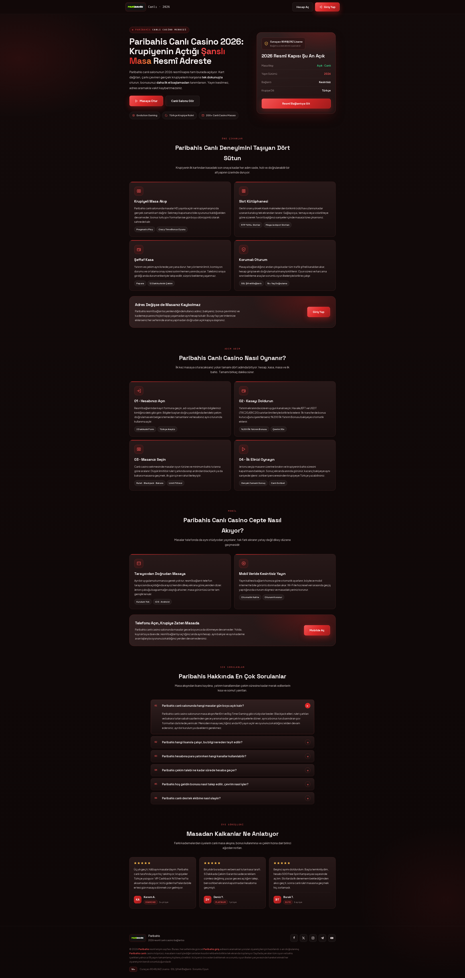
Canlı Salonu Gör (182, 101)
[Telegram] (322, 938)
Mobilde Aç (317, 630)
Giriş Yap (329, 7)
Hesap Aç (302, 7)
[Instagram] (313, 938)
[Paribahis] (135, 6)
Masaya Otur (148, 101)
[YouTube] (332, 938)
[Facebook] (294, 938)
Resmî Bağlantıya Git (296, 103)
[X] (303, 938)
